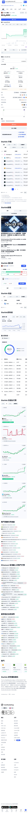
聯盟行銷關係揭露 (8, 202)
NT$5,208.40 (14, 583)
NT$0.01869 (10, 599)
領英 (15, 777)
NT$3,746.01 (14, 594)
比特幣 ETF (3, 732)
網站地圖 (3, 754)
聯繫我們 (3, 765)
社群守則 (16, 732)
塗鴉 (2, 752)
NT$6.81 (9, 652)
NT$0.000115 (13, 591)
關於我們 (16, 720)
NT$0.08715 (11, 597)
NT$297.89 (11, 572)
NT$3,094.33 (10, 625)
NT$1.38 (11, 589)
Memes (3, 120)
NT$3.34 (8, 629)
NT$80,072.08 (10, 567)
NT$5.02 (9, 639)
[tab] (19, 50)
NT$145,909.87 (11, 576)
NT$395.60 (10, 633)
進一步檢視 (25, 269)
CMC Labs (3, 725)
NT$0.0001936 (11, 645)
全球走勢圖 (3, 742)
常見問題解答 (4, 769)
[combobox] (14, 53)
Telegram (16, 767)
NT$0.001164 (9, 605)
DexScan (3, 737)
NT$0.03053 (10, 603)
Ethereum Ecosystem (10, 120)
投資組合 (3, 747)
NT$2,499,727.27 (10, 617)
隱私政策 (16, 725)
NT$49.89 (9, 621)
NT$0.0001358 (10, 637)
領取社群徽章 (21, 136)
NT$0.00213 (11, 607)
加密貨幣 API (4, 735)
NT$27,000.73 (10, 635)
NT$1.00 (9, 656)
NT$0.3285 (10, 580)
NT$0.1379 (10, 654)
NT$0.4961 (11, 585)
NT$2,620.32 (11, 627)
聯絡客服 (3, 767)
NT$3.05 (9, 641)
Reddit (15, 774)
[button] (10, 189)
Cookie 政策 (16, 730)
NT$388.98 (10, 570)
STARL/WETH (18, 154)
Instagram (16, 769)
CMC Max (3, 728)
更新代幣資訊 (21, 132)
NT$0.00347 (9, 609)
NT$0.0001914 (11, 574)
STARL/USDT (18, 157)
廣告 (2, 723)
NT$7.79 (9, 631)
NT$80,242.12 (10, 623)
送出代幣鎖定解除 (22, 134)
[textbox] (15, 280)
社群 (15, 765)
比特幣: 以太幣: (8, 5)
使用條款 (16, 723)
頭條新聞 (3, 730)
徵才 (15, 740)
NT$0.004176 (11, 601)
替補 (2, 720)
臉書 (15, 772)
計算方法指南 (17, 737)
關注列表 (3, 749)
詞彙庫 (2, 772)
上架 (2, 762)
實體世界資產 (4, 740)
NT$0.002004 (12, 649)
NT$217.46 (9, 619)
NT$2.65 (10, 647)
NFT (2, 744)
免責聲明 (16, 735)
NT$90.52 (11, 578)
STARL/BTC (17, 161)
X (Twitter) (16, 762)
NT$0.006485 (12, 587)
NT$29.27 (8, 643)
